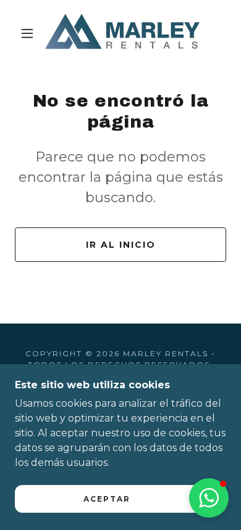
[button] (27, 33)
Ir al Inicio (121, 244)
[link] (122, 33)
